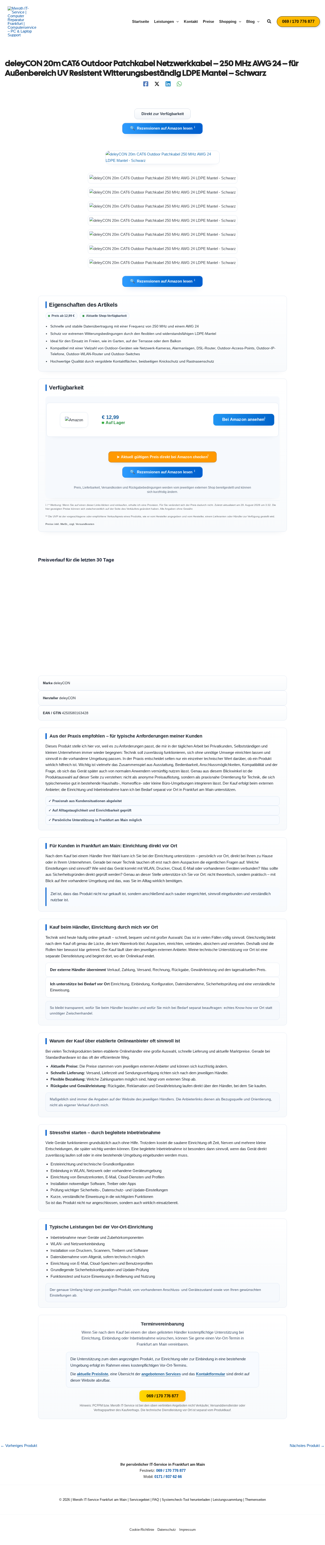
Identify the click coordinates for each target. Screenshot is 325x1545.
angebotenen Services (161, 1374)
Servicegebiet (139, 1500)
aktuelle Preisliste (92, 1374)
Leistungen (164, 21)
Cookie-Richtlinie (141, 1530)
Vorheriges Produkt (19, 1445)
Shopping (227, 21)
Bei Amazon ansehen (244, 419)
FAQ (155, 1500)
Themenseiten (255, 1500)
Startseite (140, 21)
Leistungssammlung (227, 1500)
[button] (176, 21)
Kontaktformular (210, 1374)
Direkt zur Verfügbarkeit (162, 114)
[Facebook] (145, 83)
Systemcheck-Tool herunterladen (186, 1500)
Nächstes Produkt (307, 1445)
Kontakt (191, 21)
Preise (208, 21)
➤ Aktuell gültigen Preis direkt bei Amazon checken (162, 456)
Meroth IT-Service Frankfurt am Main (100, 1500)
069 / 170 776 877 (162, 1396)
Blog (250, 21)
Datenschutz (166, 1530)
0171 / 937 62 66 (168, 1476)
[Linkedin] (168, 83)
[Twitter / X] (156, 83)
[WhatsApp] (179, 83)
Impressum (187, 1530)
